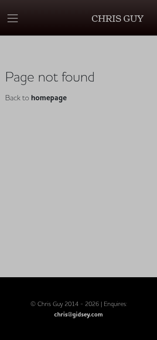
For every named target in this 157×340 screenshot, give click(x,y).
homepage (49, 98)
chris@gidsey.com (78, 314)
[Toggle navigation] (12, 18)
